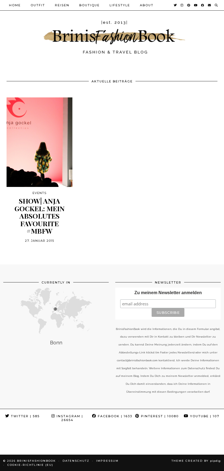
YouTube (204, 416)
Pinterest (159, 416)
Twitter (25, 416)
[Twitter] (175, 5)
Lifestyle (120, 5)
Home (15, 5)
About (147, 5)
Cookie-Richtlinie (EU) (30, 465)
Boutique (89, 5)
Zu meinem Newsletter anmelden (168, 292)
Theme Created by (196, 461)
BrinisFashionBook (36, 461)
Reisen (62, 5)
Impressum (107, 461)
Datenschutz (76, 461)
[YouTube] (196, 5)
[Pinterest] (189, 5)
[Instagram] (182, 5)
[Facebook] (203, 5)
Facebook (114, 416)
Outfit (38, 5)
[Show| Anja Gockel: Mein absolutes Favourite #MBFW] (39, 142)
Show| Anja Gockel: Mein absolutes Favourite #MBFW (39, 216)
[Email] (209, 5)
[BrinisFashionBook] (112, 36)
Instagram (69, 418)
